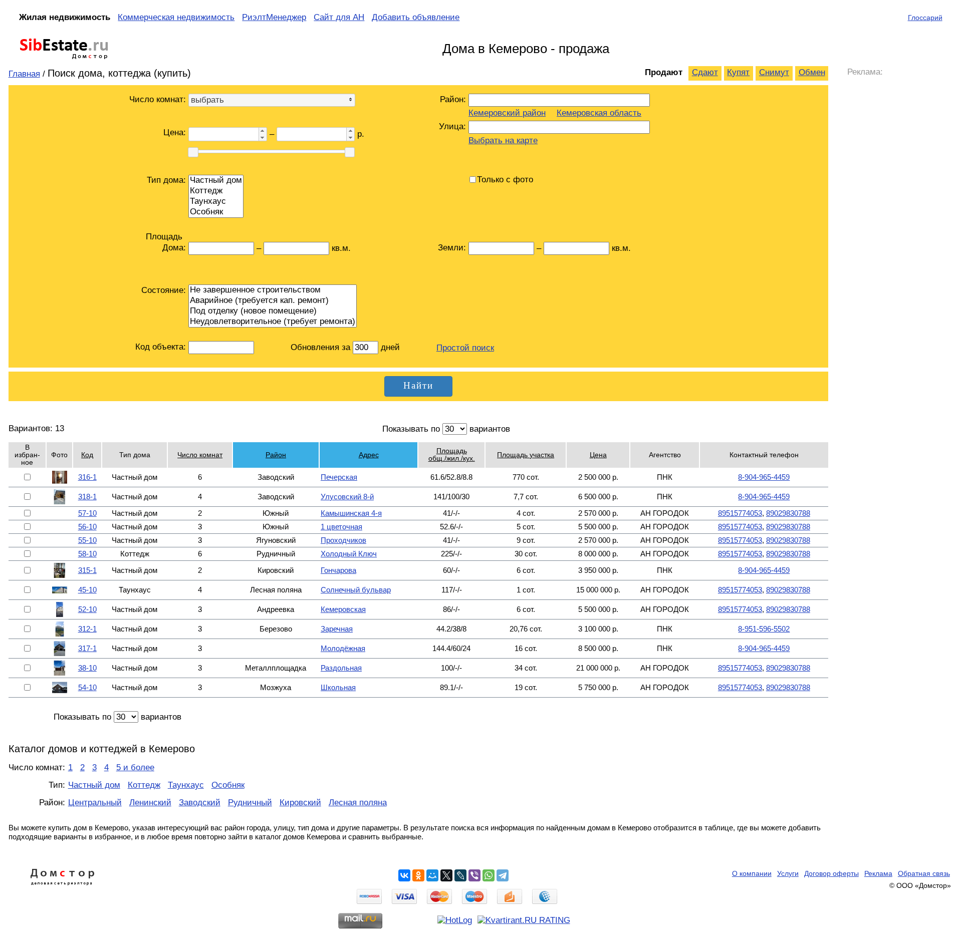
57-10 (87, 513)
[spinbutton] (223, 134)
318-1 (87, 496)
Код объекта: (160, 347)
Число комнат (199, 455)
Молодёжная (343, 648)
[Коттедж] (216, 191)
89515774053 (740, 513)
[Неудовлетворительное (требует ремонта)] (272, 322)
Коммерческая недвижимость (176, 17)
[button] (263, 131)
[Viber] (474, 875)
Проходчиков (343, 540)
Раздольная (341, 668)
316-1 (87, 477)
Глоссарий (925, 18)
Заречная (337, 629)
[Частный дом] (216, 180)
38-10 (87, 668)
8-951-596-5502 (764, 629)
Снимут (774, 72)
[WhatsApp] (489, 875)
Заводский (199, 802)
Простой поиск (465, 348)
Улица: (452, 126)
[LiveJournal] (460, 875)
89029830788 (788, 513)
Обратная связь (924, 873)
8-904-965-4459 (764, 477)
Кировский (300, 802)
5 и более (135, 767)
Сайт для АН (339, 17)
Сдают (705, 72)
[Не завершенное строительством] (272, 290)
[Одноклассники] (418, 875)
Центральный (95, 802)
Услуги (788, 873)
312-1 (87, 629)
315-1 (87, 570)
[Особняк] (216, 212)
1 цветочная (341, 526)
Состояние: (163, 290)
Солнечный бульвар (356, 589)
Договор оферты (831, 873)
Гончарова (338, 570)
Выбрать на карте (503, 140)
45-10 (87, 589)
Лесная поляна (358, 802)
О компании (752, 873)
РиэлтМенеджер (274, 17)
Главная (24, 74)
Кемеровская (343, 609)
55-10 (87, 540)
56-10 (87, 526)
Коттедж (144, 785)
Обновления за (322, 347)
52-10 (87, 609)
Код (87, 455)
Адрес (369, 455)
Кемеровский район (507, 113)
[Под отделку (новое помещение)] (272, 311)
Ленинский (150, 802)
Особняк (228, 785)
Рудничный (250, 802)
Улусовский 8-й (347, 496)
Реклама (878, 873)
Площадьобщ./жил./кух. (451, 454)
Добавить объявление (415, 17)
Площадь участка (525, 455)
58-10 (87, 553)
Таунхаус (186, 785)
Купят (738, 72)
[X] (446, 875)
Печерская (339, 477)
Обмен (812, 72)
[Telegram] (503, 875)
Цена (598, 455)
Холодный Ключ (349, 553)
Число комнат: (157, 99)
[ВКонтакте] (404, 875)
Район (276, 455)
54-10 (87, 687)
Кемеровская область (599, 113)
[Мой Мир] (432, 875)
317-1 (87, 648)
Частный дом (94, 785)
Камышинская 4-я (351, 513)
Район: (453, 99)
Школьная (338, 687)
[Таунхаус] (216, 201)
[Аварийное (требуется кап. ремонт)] (272, 300)
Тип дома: (166, 180)
